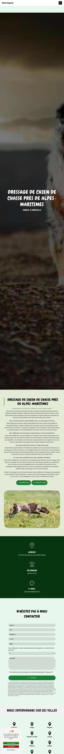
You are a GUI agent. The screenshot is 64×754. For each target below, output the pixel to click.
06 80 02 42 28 (32, 573)
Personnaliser (11, 750)
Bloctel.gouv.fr (38, 694)
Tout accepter (11, 743)
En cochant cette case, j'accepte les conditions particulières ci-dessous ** (31, 672)
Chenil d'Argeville (7, 3)
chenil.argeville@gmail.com (32, 592)
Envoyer (33, 678)
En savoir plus (25, 482)
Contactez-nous (40, 482)
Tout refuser (11, 746)
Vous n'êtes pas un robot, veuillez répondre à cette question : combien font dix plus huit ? (31, 649)
